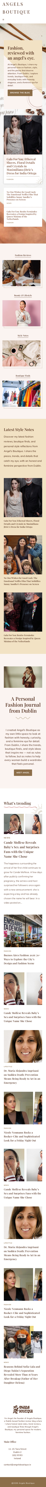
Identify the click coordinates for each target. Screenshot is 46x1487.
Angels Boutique (17, 8)
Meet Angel (23, 772)
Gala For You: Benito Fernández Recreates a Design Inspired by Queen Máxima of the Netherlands (22, 215)
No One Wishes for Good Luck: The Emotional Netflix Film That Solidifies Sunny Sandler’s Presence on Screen (22, 196)
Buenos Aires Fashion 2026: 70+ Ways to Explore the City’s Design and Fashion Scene (22, 959)
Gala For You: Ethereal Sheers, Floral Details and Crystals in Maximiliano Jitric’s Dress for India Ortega (21, 166)
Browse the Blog (20, 93)
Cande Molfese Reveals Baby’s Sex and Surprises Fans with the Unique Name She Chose (22, 1017)
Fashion (10, 179)
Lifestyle (8, 1067)
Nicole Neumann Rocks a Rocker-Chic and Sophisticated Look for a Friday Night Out (22, 1136)
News (9, 203)
